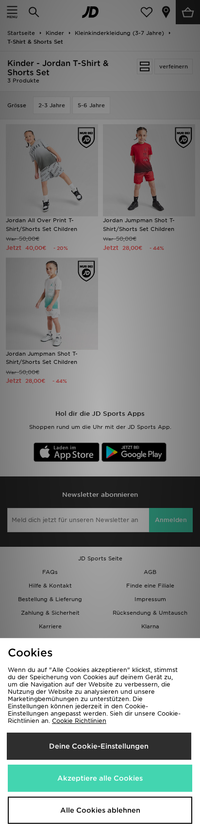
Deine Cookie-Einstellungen (99, 746)
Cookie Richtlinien (79, 720)
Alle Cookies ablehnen (100, 810)
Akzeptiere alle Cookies (100, 778)
